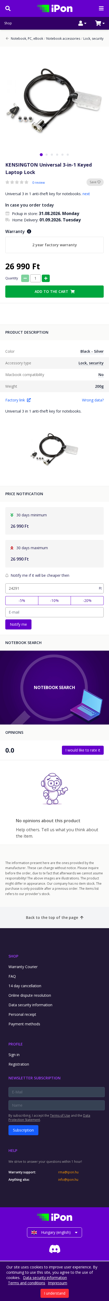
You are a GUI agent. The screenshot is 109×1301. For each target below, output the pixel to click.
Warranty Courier (23, 966)
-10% (54, 600)
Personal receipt (22, 1014)
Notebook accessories (62, 39)
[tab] (41, 154)
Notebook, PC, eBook (27, 39)
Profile (15, 1044)
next (86, 193)
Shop (8, 23)
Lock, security (92, 39)
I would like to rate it (82, 750)
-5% (22, 600)
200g (99, 386)
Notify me (18, 624)
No (101, 374)
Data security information (30, 1004)
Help (12, 1150)
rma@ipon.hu (68, 1172)
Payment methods (24, 1023)
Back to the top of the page (52, 917)
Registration (18, 1064)
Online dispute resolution (29, 995)
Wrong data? (93, 400)
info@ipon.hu (68, 1180)
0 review (38, 183)
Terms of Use (60, 1115)
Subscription (23, 1130)
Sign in (14, 1054)
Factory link (15, 400)
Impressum (57, 1282)
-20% (87, 600)
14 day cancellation (24, 985)
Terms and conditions (26, 1282)
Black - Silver (92, 351)
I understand (54, 1293)
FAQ (12, 976)
